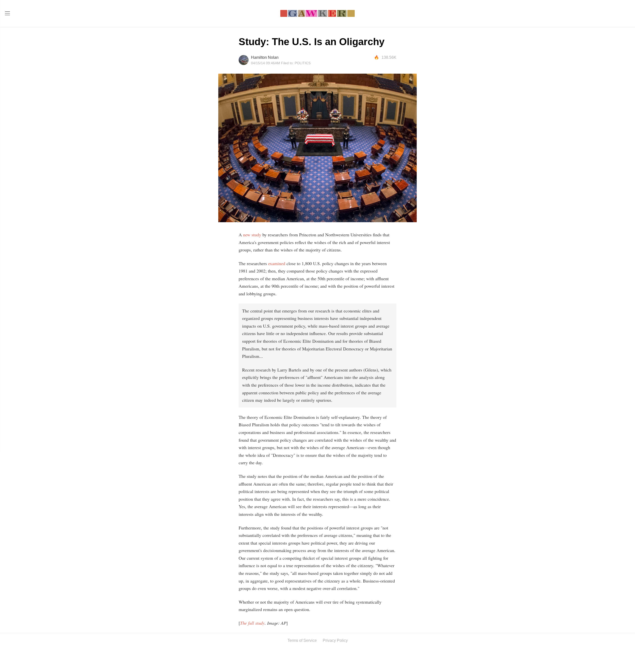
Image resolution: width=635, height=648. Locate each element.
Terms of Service (302, 640)
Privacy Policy (335, 640)
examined (277, 263)
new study (252, 235)
